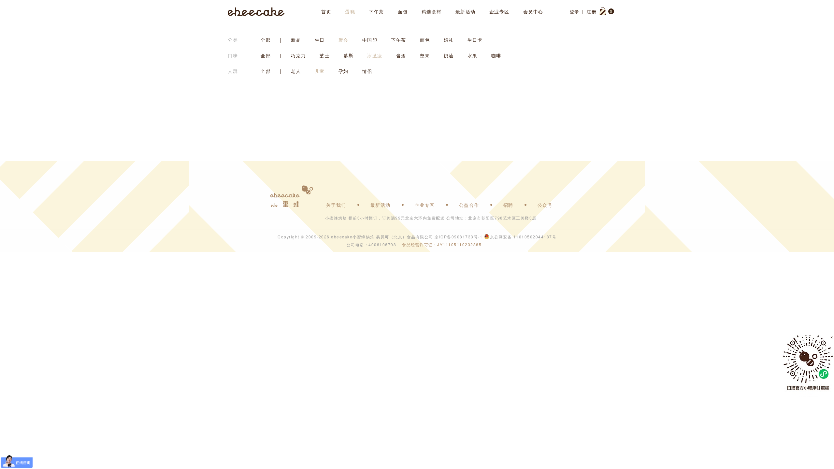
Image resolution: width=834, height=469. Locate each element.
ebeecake (256, 11)
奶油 (449, 55)
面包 (403, 11)
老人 (296, 71)
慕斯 (348, 55)
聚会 (343, 39)
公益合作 (469, 205)
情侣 (367, 71)
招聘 (508, 205)
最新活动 (465, 11)
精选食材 (432, 11)
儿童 (320, 71)
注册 (591, 11)
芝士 (325, 55)
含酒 (401, 55)
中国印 (370, 39)
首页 (326, 11)
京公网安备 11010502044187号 (523, 236)
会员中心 (533, 11)
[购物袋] (602, 11)
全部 (266, 39)
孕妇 (343, 71)
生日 (320, 39)
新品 (296, 39)
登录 (574, 11)
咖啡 (496, 55)
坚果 (425, 55)
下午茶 (376, 11)
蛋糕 (350, 11)
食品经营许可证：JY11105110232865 (442, 244)
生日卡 (475, 39)
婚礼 (449, 39)
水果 (472, 55)
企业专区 (499, 11)
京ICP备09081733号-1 (458, 236)
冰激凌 (374, 55)
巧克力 (298, 55)
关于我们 (336, 205)
